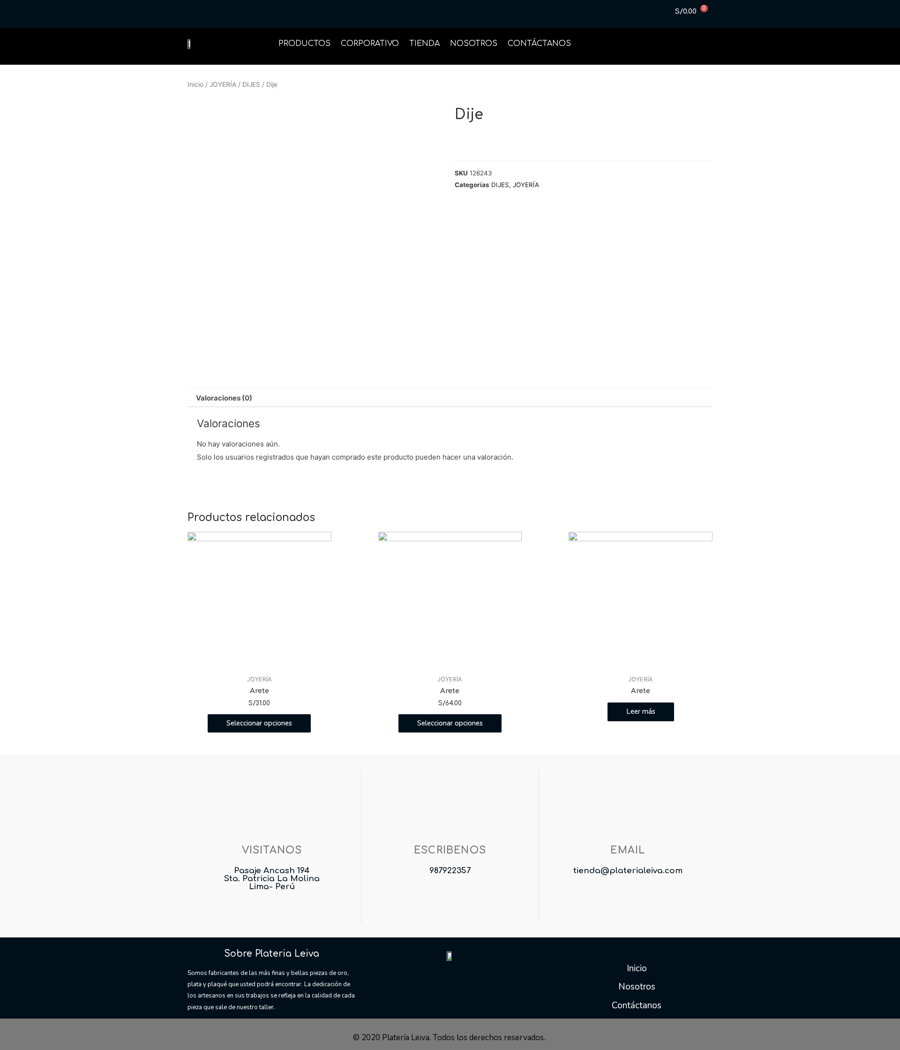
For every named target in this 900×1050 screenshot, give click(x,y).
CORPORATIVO (370, 43)
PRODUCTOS (304, 43)
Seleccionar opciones (259, 723)
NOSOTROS (473, 43)
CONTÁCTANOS (539, 43)
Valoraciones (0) (224, 397)
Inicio (195, 84)
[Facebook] (424, 978)
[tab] (224, 398)
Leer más (640, 711)
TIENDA (424, 43)
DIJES (251, 84)
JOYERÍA (223, 84)
